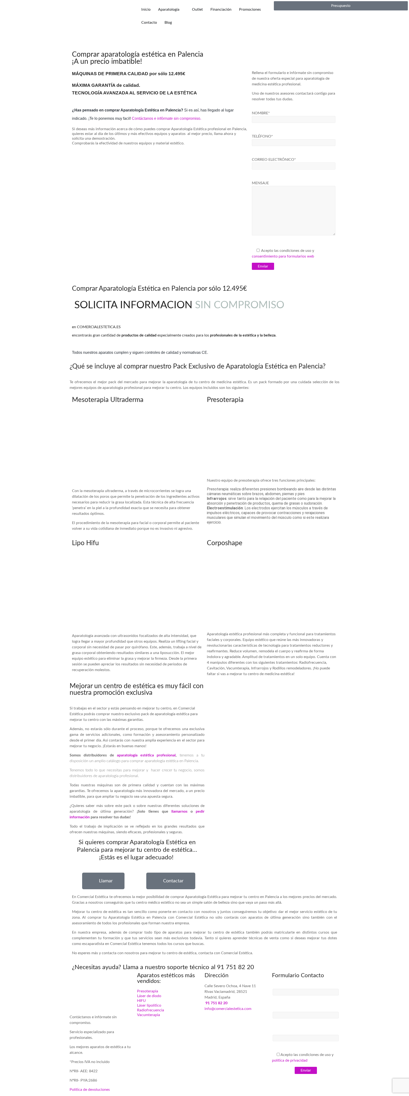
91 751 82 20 (216, 1003)
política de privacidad (289, 1060)
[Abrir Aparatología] (182, 6)
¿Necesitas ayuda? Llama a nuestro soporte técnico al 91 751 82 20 (163, 967)
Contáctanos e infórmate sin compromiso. (167, 118)
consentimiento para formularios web (283, 256)
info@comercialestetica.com (227, 1009)
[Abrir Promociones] (264, 6)
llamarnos (179, 811)
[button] (76, 46)
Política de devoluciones (90, 1089)
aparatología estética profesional (146, 755)
